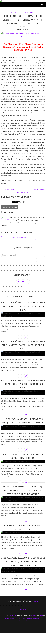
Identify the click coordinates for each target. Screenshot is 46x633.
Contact (41, 615)
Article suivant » (39, 189)
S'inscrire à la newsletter (9, 207)
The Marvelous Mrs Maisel (23, 12)
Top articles (34, 615)
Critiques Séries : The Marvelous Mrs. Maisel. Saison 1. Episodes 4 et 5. (23, 345)
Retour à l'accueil (23, 192)
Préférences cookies (23, 621)
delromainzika (26, 223)
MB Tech (23, 609)
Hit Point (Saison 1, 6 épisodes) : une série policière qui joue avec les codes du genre (23, 490)
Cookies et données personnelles (30, 618)
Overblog (34, 601)
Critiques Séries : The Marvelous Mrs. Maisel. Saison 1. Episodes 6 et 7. (23, 306)
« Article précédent (7, 189)
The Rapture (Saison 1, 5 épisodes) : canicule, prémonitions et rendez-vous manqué (23, 561)
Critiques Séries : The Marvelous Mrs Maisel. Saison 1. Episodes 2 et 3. (23, 384)
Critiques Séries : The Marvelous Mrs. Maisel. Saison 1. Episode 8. (23, 20)
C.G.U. (18, 618)
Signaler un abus (9, 618)
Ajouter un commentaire (19, 237)
